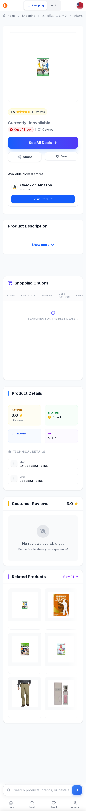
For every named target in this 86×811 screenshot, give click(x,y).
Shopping (28, 15)
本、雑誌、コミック (54, 15)
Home (12, 15)
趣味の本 (79, 15)
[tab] (35, 5)
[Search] (8, 790)
